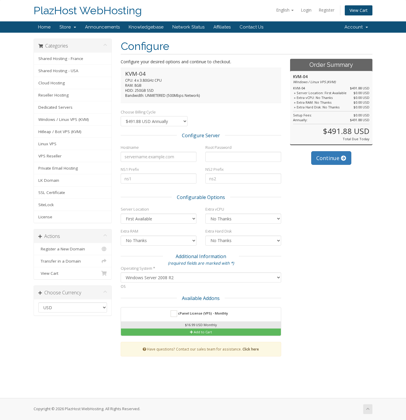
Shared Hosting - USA (58, 70)
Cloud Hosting (51, 83)
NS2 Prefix (214, 169)
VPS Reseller (50, 156)
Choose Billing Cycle (138, 112)
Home (44, 27)
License (45, 217)
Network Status (188, 27)
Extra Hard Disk (218, 231)
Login (306, 10)
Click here (251, 349)
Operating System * (138, 268)
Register (326, 10)
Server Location (135, 209)
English (283, 10)
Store (66, 27)
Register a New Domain (61, 249)
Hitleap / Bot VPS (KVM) (59, 131)
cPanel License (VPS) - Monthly (202, 313)
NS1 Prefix (130, 169)
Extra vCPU (214, 209)
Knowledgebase (146, 27)
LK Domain (48, 180)
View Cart (359, 10)
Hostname (130, 147)
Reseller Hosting (53, 95)
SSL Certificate (51, 192)
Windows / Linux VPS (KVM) (63, 119)
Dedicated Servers (55, 107)
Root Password (218, 147)
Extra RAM (129, 231)
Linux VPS (47, 143)
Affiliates (222, 27)
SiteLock (46, 204)
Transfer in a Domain (59, 261)
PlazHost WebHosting (88, 10)
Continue (328, 158)
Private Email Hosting (58, 168)
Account (354, 27)
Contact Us (251, 27)
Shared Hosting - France (60, 58)
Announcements (102, 27)
